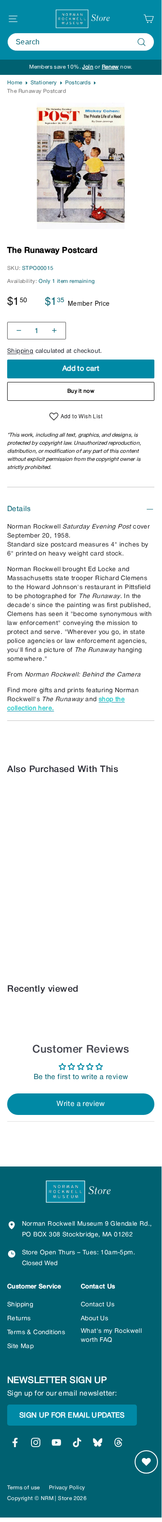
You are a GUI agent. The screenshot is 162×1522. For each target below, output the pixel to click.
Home (14, 82)
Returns (19, 1319)
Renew (110, 67)
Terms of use (23, 1487)
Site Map (20, 1346)
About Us (94, 1319)
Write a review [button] (81, 1104)
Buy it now (80, 391)
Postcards (78, 82)
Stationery (44, 82)
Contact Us (97, 1305)
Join (87, 67)
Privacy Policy (67, 1487)
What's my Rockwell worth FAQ (111, 1335)
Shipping (20, 351)
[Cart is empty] (148, 18)
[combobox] (81, 42)
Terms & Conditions (36, 1333)
